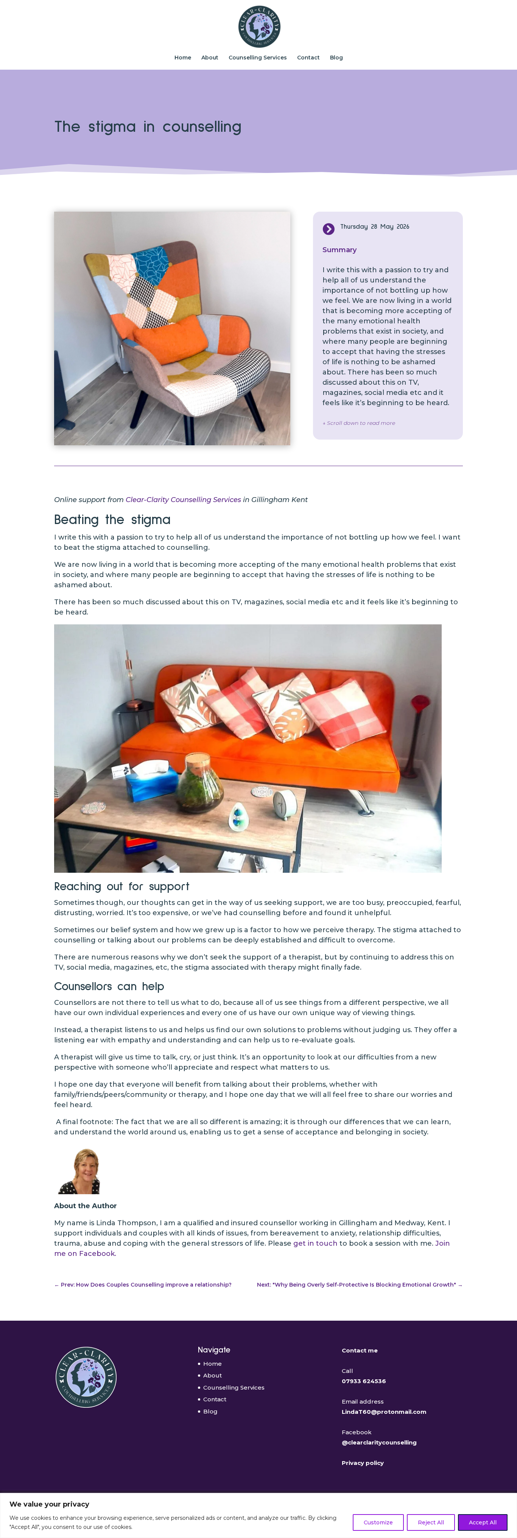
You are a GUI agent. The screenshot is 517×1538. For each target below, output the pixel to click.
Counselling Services (258, 58)
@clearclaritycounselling (379, 1442)
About (209, 58)
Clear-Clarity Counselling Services (183, 500)
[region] (258, 1515)
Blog (336, 58)
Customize (378, 1522)
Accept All (483, 1522)
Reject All (431, 1522)
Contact (308, 58)
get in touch (315, 1243)
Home (182, 58)
